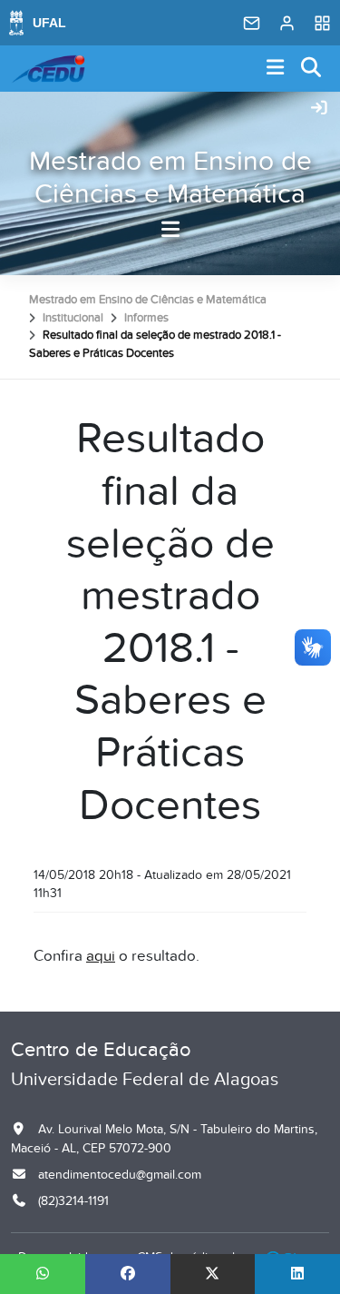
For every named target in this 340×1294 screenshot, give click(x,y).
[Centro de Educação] (48, 69)
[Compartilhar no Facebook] (127, 1274)
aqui (100, 956)
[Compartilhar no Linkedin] (297, 1274)
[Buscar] (312, 68)
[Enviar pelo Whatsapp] (42, 1274)
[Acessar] (319, 109)
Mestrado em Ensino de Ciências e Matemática (170, 178)
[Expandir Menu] (275, 68)
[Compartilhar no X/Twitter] (213, 1274)
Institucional (73, 318)
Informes (146, 318)
